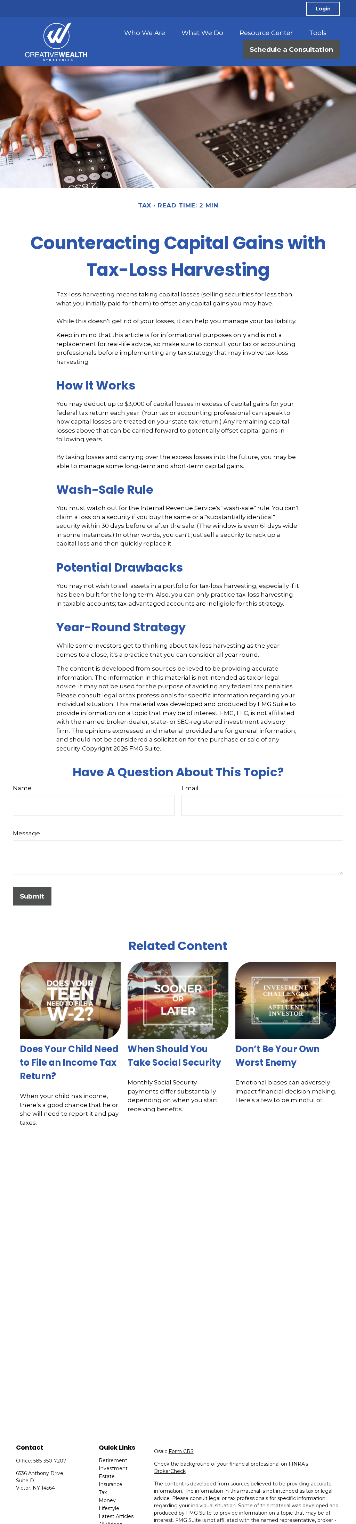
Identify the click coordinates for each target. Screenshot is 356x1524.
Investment (113, 1468)
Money (107, 1500)
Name (22, 788)
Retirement (113, 1460)
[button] (144, 32)
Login (323, 9)
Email (190, 788)
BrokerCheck (170, 1471)
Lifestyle (109, 1508)
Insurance (110, 1484)
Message (26, 833)
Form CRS (181, 1451)
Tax (103, 1492)
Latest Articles (116, 1516)
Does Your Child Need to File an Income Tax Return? (69, 1062)
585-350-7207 (49, 1461)
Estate (107, 1476)
